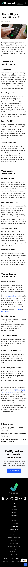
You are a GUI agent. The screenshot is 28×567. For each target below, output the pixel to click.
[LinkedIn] (16, 498)
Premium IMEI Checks (14, 546)
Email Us (5, 558)
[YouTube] (20, 498)
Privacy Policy (19, 558)
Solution (14, 506)
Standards (14, 554)
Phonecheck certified (9, 296)
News (14, 521)
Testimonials (14, 523)
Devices (14, 512)
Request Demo (14, 529)
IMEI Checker (14, 551)
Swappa (18, 309)
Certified (14, 504)
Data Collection (14, 532)
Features (14, 515)
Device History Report (14, 549)
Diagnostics (14, 540)
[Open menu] (26, 3)
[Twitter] (7, 498)
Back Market (5, 311)
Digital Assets (14, 526)
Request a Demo (14, 470)
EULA (11, 558)
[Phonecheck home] (8, 3)
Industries (14, 509)
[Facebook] (2, 498)
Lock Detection (14, 543)
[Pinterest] (25, 498)
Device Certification (14, 537)
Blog (3, 11)
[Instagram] (11, 498)
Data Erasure (14, 535)
